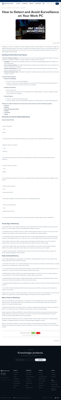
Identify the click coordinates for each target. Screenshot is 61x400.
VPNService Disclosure (53, 389)
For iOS (15, 374)
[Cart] (54, 4)
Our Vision (41, 383)
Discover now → (37, 0)
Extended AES (29, 383)
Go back (57, 340)
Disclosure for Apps (55, 386)
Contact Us (53, 374)
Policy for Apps (54, 384)
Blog (43, 3)
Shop (57, 3)
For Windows (16, 379)
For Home (18, 3)
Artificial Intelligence (30, 376)
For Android (15, 372)
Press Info (53, 376)
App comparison (16, 383)
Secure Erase (28, 381)
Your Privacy (28, 374)
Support (53, 372)
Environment (41, 385)
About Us (31, 3)
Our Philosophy (42, 381)
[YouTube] (4, 380)
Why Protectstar (42, 379)
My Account (45, 397)
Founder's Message (43, 376)
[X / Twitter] (2, 380)
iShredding (28, 379)
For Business (24, 3)
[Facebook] (6, 380)
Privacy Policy (54, 382)
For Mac (15, 376)
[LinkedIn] (9, 380)
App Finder (15, 385)
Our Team (41, 374)
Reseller (40, 387)
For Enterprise (16, 381)
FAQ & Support (38, 3)
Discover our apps (5, 377)
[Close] (59, 1)
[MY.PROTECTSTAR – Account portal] (51, 4)
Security (50, 397)
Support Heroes (29, 387)
